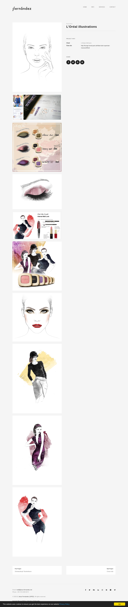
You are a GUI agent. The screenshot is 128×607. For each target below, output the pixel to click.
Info (92, 7)
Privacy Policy (64, 604)
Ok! (119, 604)
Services (102, 7)
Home (85, 7)
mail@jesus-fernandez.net (24, 589)
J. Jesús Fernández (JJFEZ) (25, 596)
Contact (113, 7)
